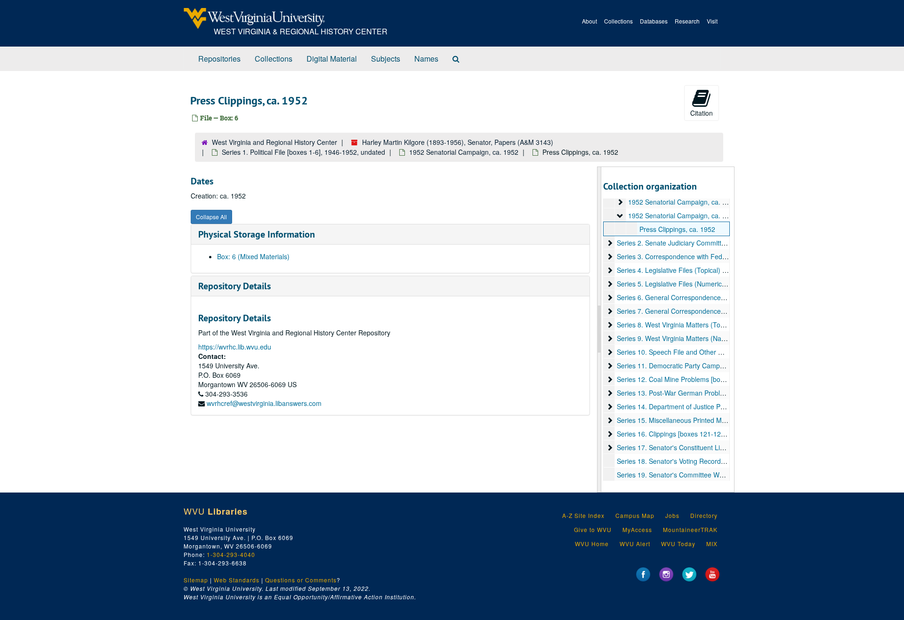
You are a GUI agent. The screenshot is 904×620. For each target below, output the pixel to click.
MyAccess (637, 529)
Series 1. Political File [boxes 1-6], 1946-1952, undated (303, 152)
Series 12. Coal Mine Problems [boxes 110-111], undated (702, 379)
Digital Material (332, 58)
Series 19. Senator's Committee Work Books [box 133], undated (712, 474)
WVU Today (678, 544)
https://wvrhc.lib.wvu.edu (234, 346)
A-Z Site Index (583, 515)
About (589, 21)
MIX (712, 544)
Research (687, 21)
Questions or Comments (301, 580)
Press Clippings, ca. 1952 (677, 229)
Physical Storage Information (256, 234)
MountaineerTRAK (690, 529)
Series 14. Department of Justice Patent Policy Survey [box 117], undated (726, 406)
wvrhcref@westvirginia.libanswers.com (264, 403)
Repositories (219, 58)
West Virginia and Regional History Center (274, 142)
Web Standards (236, 580)
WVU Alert (635, 544)
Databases (654, 21)
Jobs (672, 515)
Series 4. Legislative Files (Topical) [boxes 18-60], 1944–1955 (709, 270)
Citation (701, 113)
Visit (712, 21)
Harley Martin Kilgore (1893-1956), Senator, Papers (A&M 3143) (457, 142)
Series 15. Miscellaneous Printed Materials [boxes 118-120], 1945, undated (729, 420)
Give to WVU (593, 529)
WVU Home (592, 544)
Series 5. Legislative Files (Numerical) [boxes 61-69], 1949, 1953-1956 (722, 283)
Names (426, 58)
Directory (704, 515)
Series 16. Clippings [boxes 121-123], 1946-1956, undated (704, 433)
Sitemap (196, 580)
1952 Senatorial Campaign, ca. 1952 (463, 152)
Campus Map (634, 515)
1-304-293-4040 (231, 554)
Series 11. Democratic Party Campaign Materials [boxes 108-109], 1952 (724, 365)
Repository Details (234, 286)
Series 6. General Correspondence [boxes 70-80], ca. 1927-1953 (714, 297)
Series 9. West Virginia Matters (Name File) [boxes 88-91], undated (717, 338)
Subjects (385, 58)
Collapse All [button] (211, 217)
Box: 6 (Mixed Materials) (253, 256)
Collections (618, 21)
